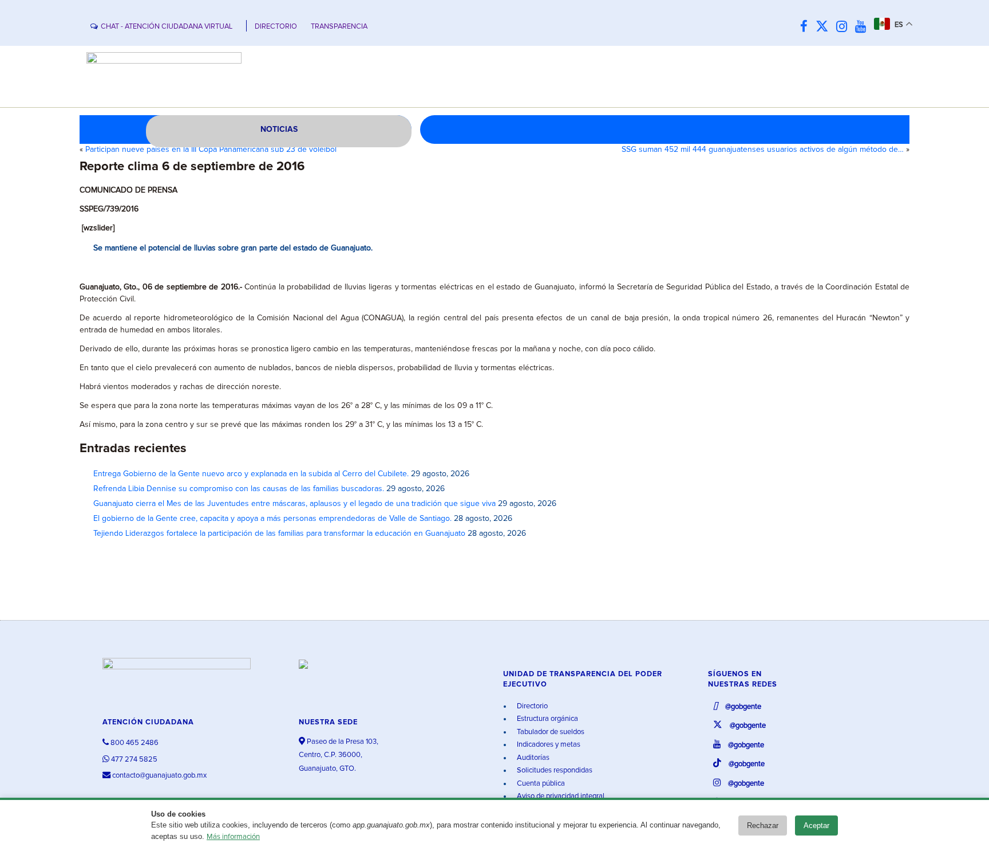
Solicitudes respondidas (553, 770)
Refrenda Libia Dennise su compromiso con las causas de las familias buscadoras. (238, 489)
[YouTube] (863, 27)
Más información (233, 837)
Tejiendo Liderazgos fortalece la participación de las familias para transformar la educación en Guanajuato (279, 534)
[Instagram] (844, 27)
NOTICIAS (279, 130)
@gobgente (742, 707)
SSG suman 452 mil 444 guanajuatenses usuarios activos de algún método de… (763, 150)
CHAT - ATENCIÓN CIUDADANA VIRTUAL (166, 26)
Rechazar (762, 825)
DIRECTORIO (276, 26)
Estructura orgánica (546, 719)
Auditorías (532, 758)
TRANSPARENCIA (339, 26)
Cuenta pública (540, 783)
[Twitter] (825, 27)
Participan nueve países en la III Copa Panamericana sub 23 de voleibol (211, 150)
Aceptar (816, 825)
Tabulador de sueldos (549, 732)
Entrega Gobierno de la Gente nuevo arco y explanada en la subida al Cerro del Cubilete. (251, 474)
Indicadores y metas (547, 744)
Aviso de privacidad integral (559, 796)
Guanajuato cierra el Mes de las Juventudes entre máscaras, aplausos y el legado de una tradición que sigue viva (294, 504)
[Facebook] (806, 27)
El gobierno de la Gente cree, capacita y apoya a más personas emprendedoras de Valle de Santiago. (272, 519)
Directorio (531, 706)
